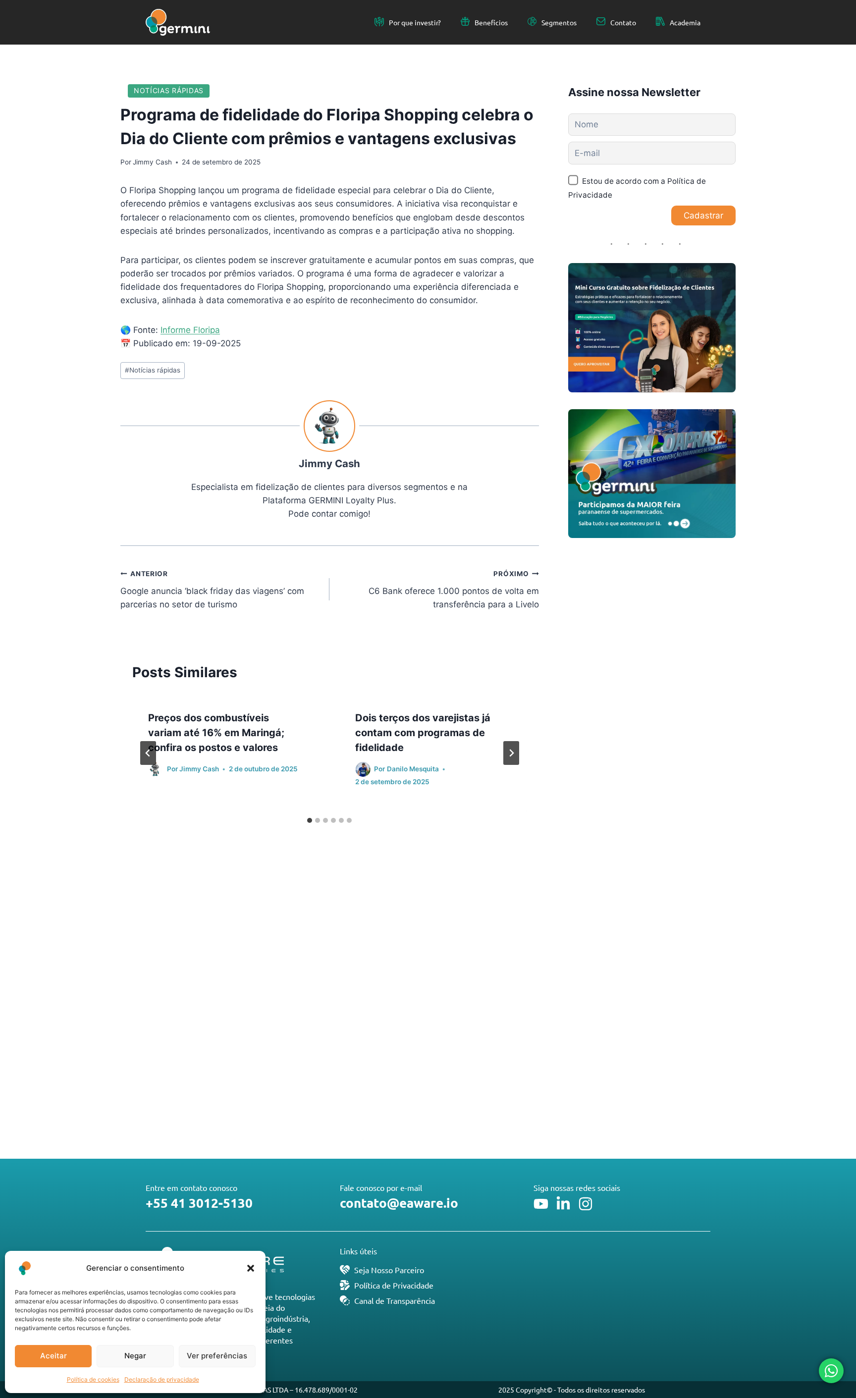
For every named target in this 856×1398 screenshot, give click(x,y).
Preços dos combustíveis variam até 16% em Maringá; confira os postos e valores (216, 732)
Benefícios (491, 22)
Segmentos (559, 22)
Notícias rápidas (169, 90)
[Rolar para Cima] (830, 1357)
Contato (623, 22)
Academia (685, 22)
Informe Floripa (190, 330)
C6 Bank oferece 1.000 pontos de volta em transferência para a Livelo (453, 589)
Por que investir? (415, 22)
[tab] (309, 820)
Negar (135, 1355)
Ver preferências (217, 1355)
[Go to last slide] (148, 753)
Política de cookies (93, 1379)
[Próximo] (511, 753)
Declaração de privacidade (161, 1379)
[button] (251, 1268)
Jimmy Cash (152, 162)
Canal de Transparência (394, 1300)
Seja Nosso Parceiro (389, 1270)
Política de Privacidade (393, 1285)
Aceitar (53, 1355)
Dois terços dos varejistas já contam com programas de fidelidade (422, 732)
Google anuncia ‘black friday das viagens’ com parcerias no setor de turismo (212, 589)
